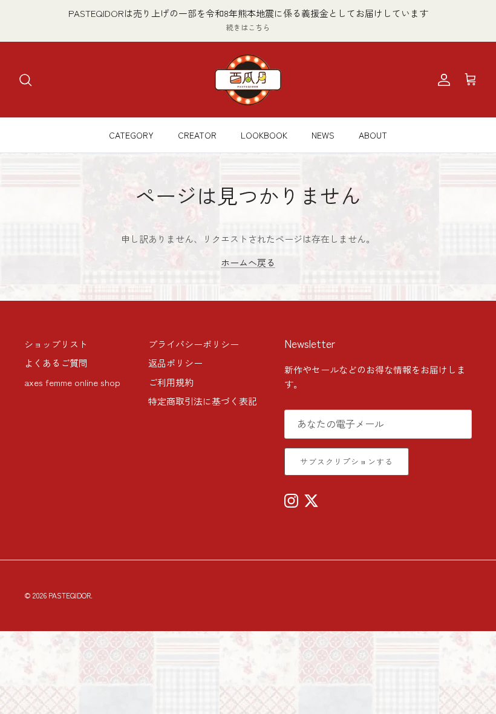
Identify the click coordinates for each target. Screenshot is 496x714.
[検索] (25, 80)
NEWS (323, 135)
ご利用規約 (171, 382)
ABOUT (373, 135)
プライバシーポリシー (193, 344)
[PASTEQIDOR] (248, 79)
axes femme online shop (72, 382)
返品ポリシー (175, 362)
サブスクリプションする (346, 461)
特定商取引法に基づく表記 (202, 401)
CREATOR (197, 135)
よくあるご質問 (56, 362)
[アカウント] (441, 80)
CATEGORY (131, 135)
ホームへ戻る (248, 262)
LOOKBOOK (264, 135)
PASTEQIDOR (69, 595)
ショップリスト (56, 344)
